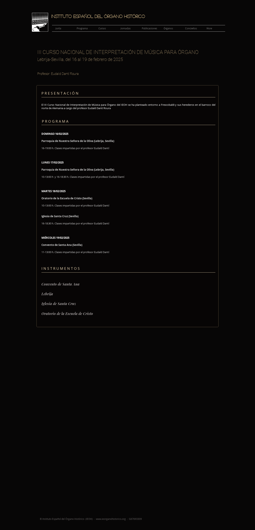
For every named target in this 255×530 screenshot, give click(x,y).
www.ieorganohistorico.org (111, 518)
